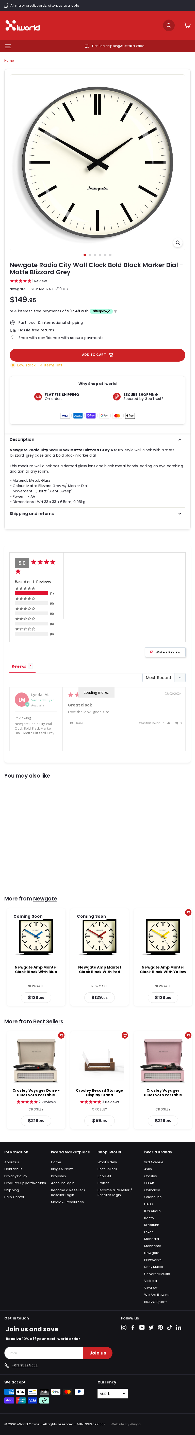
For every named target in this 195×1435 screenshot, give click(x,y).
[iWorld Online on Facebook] (133, 1327)
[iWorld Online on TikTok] (169, 1327)
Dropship (58, 1176)
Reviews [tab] (19, 666)
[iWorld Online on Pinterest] (160, 1327)
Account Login (63, 1183)
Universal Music (157, 1273)
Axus (148, 1169)
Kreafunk (151, 1224)
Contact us (13, 1169)
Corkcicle (152, 1190)
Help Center (14, 1197)
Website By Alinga (126, 1424)
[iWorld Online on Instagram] (123, 1327)
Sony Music (153, 1266)
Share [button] (78, 723)
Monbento (152, 1246)
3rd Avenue (154, 1162)
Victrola (150, 1280)
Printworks (152, 1259)
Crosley (150, 1176)
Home (9, 60)
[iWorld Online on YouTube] (142, 1327)
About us (11, 1162)
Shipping (11, 1190)
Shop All (104, 1176)
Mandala (151, 1238)
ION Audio (152, 1210)
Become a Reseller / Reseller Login (68, 1193)
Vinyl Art (150, 1287)
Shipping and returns (32, 514)
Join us (97, 1353)
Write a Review (168, 652)
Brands (103, 1183)
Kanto (149, 1218)
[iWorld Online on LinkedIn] (178, 1327)
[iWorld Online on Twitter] (151, 1327)
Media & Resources (67, 1202)
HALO (148, 1204)
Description (22, 439)
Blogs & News (62, 1169)
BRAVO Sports (156, 1301)
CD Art (149, 1183)
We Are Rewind (157, 1294)
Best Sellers (48, 1021)
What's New (107, 1162)
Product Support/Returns (25, 1183)
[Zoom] (178, 242)
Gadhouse (153, 1197)
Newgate (18, 289)
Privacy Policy (15, 1176)
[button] (170, 723)
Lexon (149, 1232)
